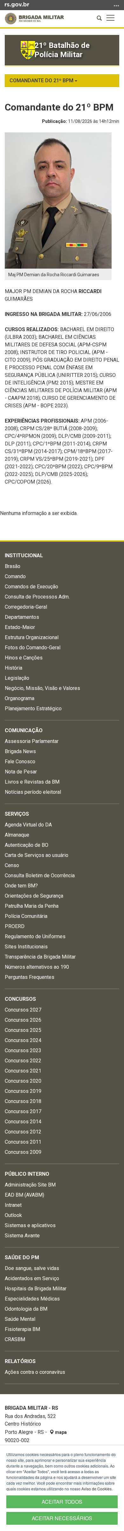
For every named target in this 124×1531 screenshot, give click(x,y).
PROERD (14, 926)
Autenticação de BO (26, 845)
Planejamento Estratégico (33, 708)
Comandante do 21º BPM (42, 80)
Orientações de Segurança (34, 896)
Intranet (13, 1205)
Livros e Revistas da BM (32, 782)
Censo (12, 865)
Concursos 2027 (23, 1010)
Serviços (17, 814)
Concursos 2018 (23, 1101)
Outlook (13, 1215)
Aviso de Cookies (96, 1488)
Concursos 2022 (23, 1061)
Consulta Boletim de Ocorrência (40, 875)
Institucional (24, 555)
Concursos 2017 (23, 1111)
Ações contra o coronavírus (35, 1372)
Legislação (17, 678)
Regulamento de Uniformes (35, 936)
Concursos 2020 (23, 1081)
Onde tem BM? (21, 886)
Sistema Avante (22, 1236)
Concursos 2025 (23, 1030)
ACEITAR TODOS (62, 1501)
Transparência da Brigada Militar (40, 957)
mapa (60, 1432)
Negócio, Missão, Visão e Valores (42, 688)
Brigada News (20, 751)
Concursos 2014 (23, 1122)
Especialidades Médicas (32, 1299)
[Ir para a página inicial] (34, 18)
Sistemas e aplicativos (30, 1225)
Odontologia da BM (26, 1309)
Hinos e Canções (24, 658)
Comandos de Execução (31, 587)
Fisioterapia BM (22, 1329)
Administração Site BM (30, 1185)
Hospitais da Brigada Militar (35, 1289)
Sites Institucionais (26, 947)
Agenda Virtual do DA (28, 825)
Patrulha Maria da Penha (32, 906)
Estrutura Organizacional (32, 637)
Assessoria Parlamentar (32, 741)
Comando (15, 576)
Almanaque (17, 835)
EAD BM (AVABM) (24, 1195)
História (13, 668)
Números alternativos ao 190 (37, 967)
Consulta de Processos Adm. (37, 597)
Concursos (20, 999)
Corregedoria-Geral (26, 607)
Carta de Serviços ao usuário (36, 855)
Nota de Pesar (21, 772)
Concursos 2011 (23, 1142)
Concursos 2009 (23, 1152)
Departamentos (22, 617)
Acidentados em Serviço (32, 1278)
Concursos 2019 (23, 1091)
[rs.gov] (17, 4)
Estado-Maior (20, 627)
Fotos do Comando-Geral (32, 648)
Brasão (12, 566)
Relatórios (20, 1361)
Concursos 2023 (23, 1050)
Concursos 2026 (23, 1020)
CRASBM (15, 1339)
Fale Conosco (20, 762)
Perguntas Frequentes (29, 977)
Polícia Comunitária (26, 916)
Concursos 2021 (23, 1071)
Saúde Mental (20, 1319)
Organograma (19, 698)
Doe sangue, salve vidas (32, 1268)
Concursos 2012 (23, 1132)
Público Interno (27, 1174)
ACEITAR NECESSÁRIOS (62, 1518)
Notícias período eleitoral (33, 792)
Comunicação (24, 730)
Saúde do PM (22, 1257)
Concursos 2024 (23, 1040)
